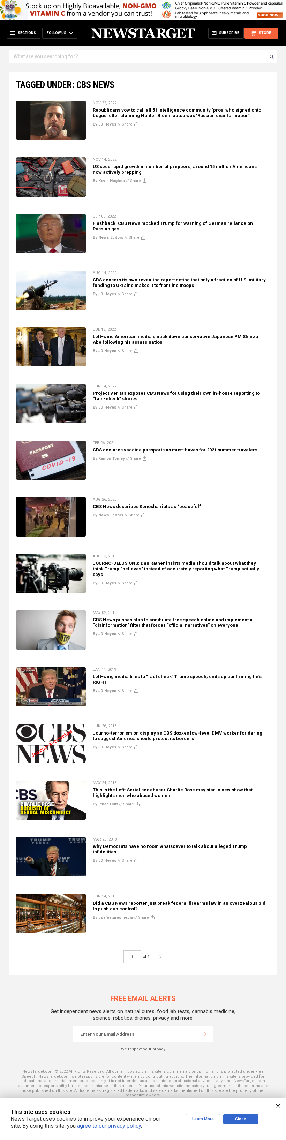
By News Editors (108, 237)
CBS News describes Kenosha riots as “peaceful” (147, 506)
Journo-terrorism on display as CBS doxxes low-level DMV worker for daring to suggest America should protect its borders (177, 735)
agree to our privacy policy (109, 1126)
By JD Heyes (104, 124)
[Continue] (205, 1034)
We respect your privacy (143, 1049)
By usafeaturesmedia (113, 917)
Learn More (203, 1119)
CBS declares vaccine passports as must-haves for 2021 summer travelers (175, 450)
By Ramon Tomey (109, 458)
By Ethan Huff (105, 804)
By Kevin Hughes (109, 180)
